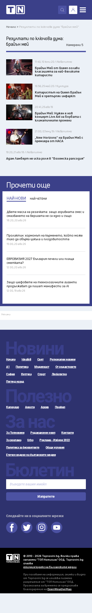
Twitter (26, 527)
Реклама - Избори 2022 (54, 440)
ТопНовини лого (15, 10)
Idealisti (26, 359)
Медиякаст (41, 367)
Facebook (11, 527)
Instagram (41, 527)
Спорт (42, 374)
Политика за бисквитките (22, 447)
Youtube (56, 527)
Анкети (30, 407)
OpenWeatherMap (59, 589)
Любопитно (59, 374)
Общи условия (55, 447)
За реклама (13, 440)
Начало (10, 359)
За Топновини (15, 432)
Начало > (12, 27)
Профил (60, 407)
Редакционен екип (42, 432)
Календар (12, 407)
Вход (73, 10)
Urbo (30, 440)
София (10, 374)
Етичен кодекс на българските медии (31, 455)
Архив (45, 407)
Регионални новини (63, 359)
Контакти (67, 432)
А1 (8, 367)
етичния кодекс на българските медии (50, 567)
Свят (40, 359)
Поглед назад (15, 381)
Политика (22, 367)
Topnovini (13, 558)
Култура (26, 374)
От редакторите (65, 367)
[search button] (62, 10)
